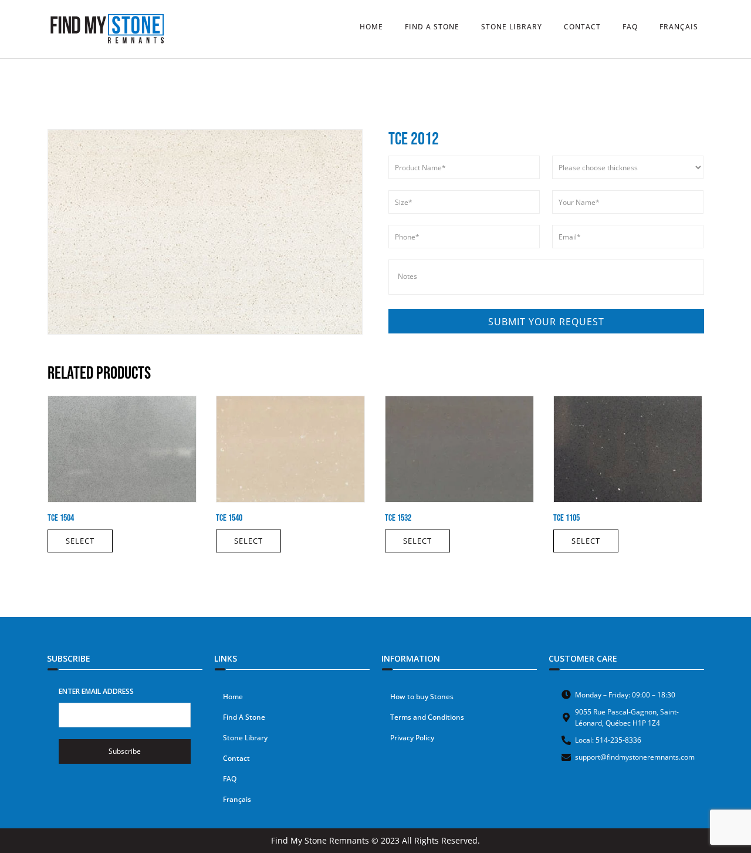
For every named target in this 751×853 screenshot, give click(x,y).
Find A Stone (244, 717)
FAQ (229, 779)
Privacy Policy (412, 738)
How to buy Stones (422, 697)
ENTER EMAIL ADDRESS (96, 691)
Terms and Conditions (427, 717)
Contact (236, 758)
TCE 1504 (61, 518)
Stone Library (245, 738)
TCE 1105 (566, 518)
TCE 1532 (398, 518)
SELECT (80, 540)
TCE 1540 (229, 518)
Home (233, 697)
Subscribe (125, 751)
